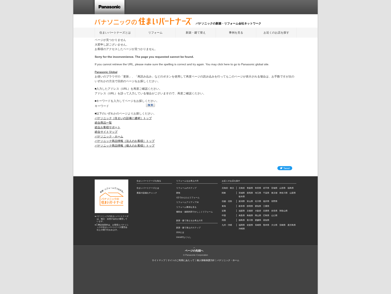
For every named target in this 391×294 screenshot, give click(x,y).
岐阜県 (242, 206)
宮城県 (274, 188)
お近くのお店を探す (276, 32)
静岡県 (250, 206)
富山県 (250, 201)
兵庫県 (266, 211)
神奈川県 (283, 193)
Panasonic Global (106, 72)
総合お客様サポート (107, 127)
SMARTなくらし (183, 237)
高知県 (266, 220)
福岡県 (242, 225)
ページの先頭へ (194, 250)
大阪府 (258, 211)
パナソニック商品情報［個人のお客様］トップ (125, 145)
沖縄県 (242, 229)
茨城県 (242, 193)
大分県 (274, 225)
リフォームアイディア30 (187, 202)
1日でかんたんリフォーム (188, 197)
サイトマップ (158, 260)
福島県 (291, 188)
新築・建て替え (196, 32)
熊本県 (266, 225)
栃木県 (242, 196)
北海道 (242, 188)
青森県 (250, 188)
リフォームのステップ (186, 188)
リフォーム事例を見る (186, 207)
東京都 (274, 193)
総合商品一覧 (103, 122)
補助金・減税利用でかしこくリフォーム (194, 212)
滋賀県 (242, 211)
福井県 (266, 201)
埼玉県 (258, 193)
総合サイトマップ (106, 131)
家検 (178, 193)
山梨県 (293, 193)
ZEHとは (180, 232)
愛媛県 (258, 220)
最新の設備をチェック (147, 193)
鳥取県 (242, 215)
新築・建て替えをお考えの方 (189, 220)
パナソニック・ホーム (109, 136)
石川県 (258, 201)
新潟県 (242, 201)
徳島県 (242, 220)
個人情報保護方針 (206, 260)
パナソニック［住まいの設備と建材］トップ (123, 118)
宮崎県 (282, 225)
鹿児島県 (292, 225)
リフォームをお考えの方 (187, 181)
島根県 (250, 215)
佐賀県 (250, 225)
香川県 (250, 220)
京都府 (250, 211)
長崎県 (258, 225)
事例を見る (236, 32)
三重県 (266, 206)
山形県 (282, 188)
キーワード (102, 106)
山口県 (274, 215)
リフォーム (155, 32)
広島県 (266, 215)
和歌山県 (283, 211)
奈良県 (274, 211)
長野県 (274, 201)
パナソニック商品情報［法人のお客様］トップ (125, 141)
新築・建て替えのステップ (188, 227)
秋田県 (258, 188)
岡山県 (258, 215)
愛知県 (258, 206)
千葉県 (266, 193)
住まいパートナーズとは (115, 32)
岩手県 (266, 188)
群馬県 (250, 193)
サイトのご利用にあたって (181, 260)
